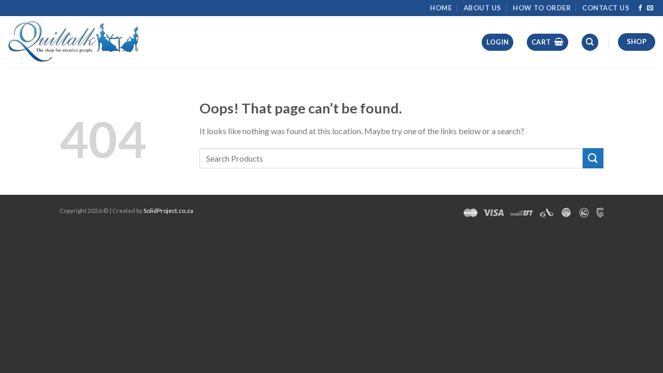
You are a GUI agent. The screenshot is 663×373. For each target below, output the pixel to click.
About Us (482, 8)
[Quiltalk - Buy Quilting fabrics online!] (73, 42)
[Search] (590, 42)
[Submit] (593, 158)
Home (441, 8)
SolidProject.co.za (168, 210)
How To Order (542, 8)
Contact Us (605, 8)
